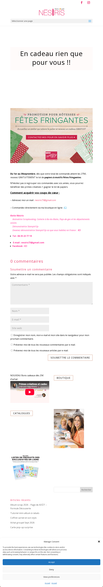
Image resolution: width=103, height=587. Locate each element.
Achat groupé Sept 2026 (22, 522)
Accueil (47, 583)
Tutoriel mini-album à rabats (24, 513)
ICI (65, 207)
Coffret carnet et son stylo (23, 517)
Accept (51, 562)
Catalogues (21, 413)
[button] (99, 541)
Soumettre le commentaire (70, 357)
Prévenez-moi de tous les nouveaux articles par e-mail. (41, 350)
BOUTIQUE (63, 377)
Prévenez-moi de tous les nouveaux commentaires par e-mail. (44, 344)
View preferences (51, 576)
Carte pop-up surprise (21, 527)
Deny (51, 569)
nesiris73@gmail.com (45, 200)
